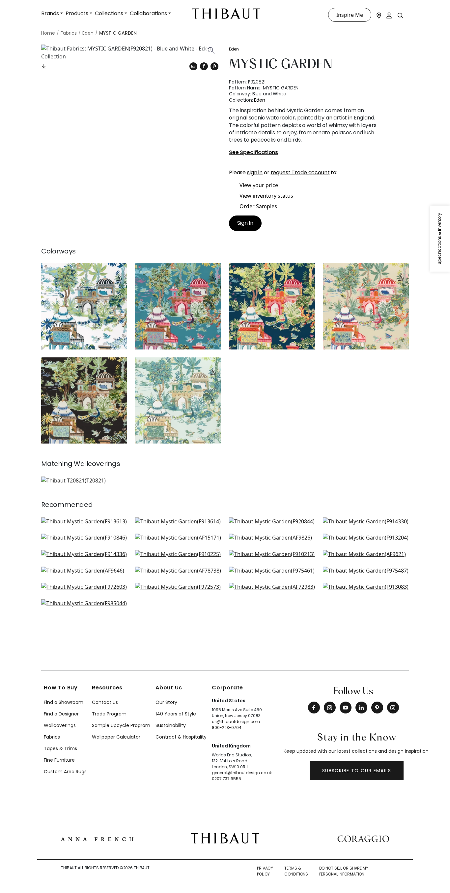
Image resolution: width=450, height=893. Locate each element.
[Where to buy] (379, 15)
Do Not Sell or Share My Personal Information (343, 871)
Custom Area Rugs (65, 771)
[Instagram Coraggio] (393, 707)
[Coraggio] (363, 838)
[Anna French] (97, 838)
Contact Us (105, 702)
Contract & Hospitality (181, 737)
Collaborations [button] (148, 13)
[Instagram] (330, 707)
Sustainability (170, 725)
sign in (255, 172)
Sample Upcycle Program (121, 725)
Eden (234, 49)
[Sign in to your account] (389, 15)
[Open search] (401, 15)
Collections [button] (109, 13)
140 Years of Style (175, 714)
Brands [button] (50, 13)
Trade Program (109, 714)
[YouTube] (346, 707)
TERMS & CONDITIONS (296, 871)
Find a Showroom (63, 702)
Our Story (166, 702)
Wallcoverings (60, 725)
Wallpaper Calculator (116, 737)
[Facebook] (314, 707)
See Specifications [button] (253, 152)
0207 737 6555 (226, 778)
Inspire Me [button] (349, 14)
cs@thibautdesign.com (236, 721)
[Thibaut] (225, 838)
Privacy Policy (265, 871)
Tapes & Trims (60, 748)
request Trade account (300, 172)
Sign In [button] (245, 223)
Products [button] (77, 13)
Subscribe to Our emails (356, 770)
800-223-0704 (226, 727)
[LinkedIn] (361, 707)
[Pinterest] (214, 66)
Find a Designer (61, 714)
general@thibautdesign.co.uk (242, 773)
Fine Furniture (59, 760)
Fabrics (52, 737)
